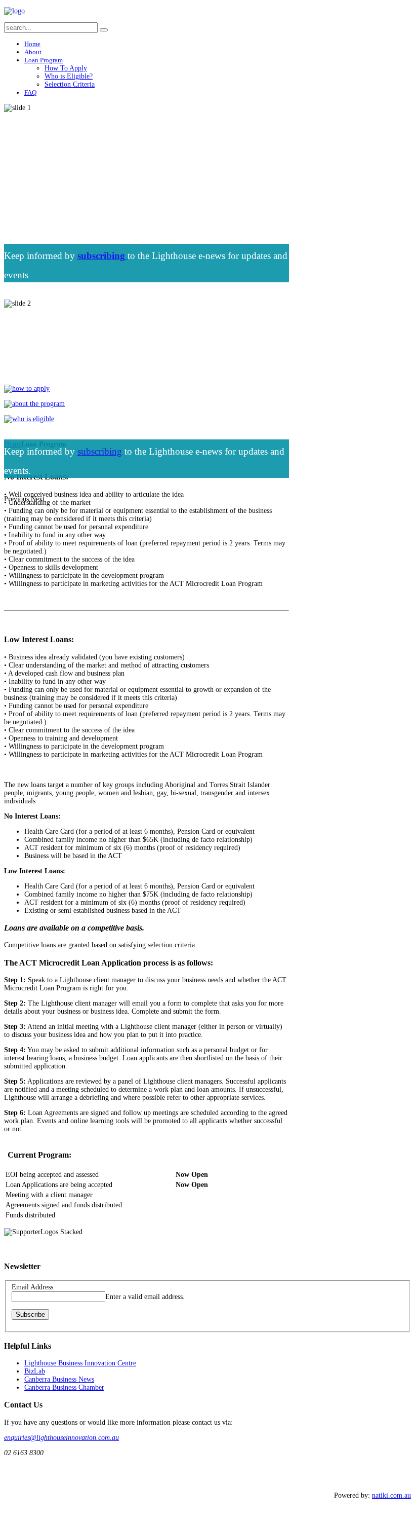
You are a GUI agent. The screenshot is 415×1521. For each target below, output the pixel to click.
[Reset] (104, 29)
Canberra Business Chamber (64, 1387)
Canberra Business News (59, 1379)
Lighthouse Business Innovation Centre (80, 1363)
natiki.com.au (391, 1495)
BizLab (34, 1371)
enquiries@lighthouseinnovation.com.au (61, 1437)
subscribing (99, 451)
